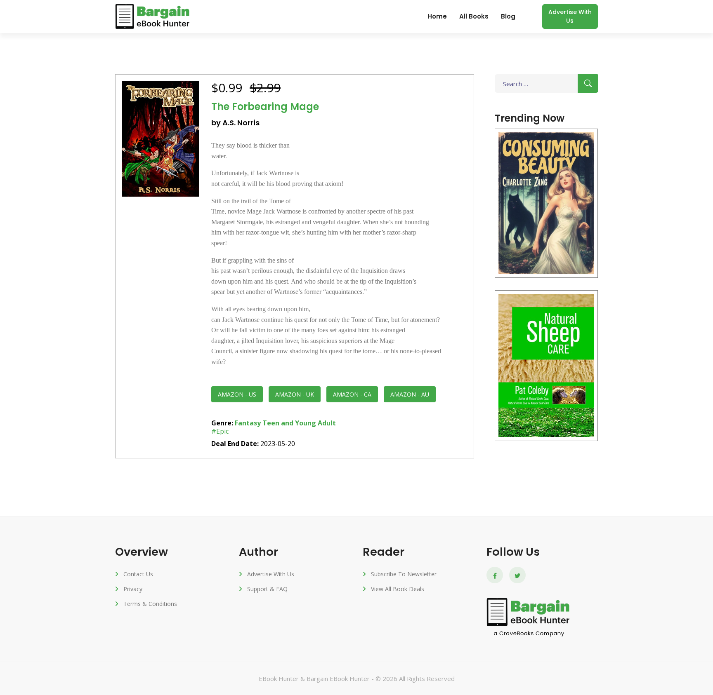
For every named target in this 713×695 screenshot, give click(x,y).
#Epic (220, 431)
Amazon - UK (294, 394)
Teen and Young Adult (299, 422)
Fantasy (248, 422)
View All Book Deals (397, 589)
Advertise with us (570, 16)
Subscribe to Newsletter (404, 574)
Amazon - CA (352, 394)
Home (437, 16)
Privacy (132, 589)
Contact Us (138, 574)
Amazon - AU (409, 394)
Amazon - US (237, 394)
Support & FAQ (267, 589)
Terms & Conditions (150, 604)
